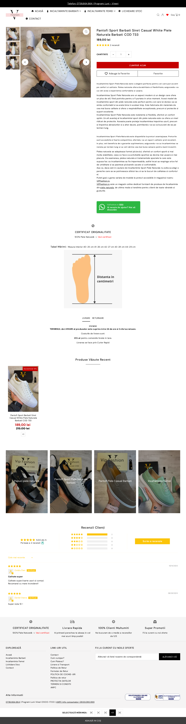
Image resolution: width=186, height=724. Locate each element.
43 (112, 712)
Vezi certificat (104, 237)
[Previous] (25, 62)
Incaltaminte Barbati (16, 658)
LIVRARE (86, 318)
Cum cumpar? (57, 658)
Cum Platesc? (57, 661)
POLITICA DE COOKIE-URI (63, 674)
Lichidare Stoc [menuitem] (132, 11)
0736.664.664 (13, 702)
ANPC (53, 687)
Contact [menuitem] (35, 18)
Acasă (9, 654)
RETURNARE (98, 318)
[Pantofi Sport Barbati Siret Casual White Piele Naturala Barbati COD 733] (23, 389)
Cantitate (102, 54)
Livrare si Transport (60, 664)
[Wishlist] (167, 15)
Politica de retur (58, 677)
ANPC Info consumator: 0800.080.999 (75, 702)
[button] (103, 45)
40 (91, 712)
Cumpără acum (137, 65)
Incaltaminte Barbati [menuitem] (64, 11)
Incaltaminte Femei (15, 661)
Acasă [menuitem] (39, 11)
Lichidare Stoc (13, 664)
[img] (14, 566)
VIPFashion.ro (103, 181)
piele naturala (107, 187)
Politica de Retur (59, 667)
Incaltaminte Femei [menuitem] (100, 11)
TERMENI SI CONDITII (61, 684)
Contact (10, 667)
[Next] (86, 62)
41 (98, 712)
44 (119, 712)
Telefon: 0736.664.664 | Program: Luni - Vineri (92, 3)
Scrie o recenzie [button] (152, 541)
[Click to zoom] (86, 31)
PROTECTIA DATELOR (61, 681)
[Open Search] (158, 15)
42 (105, 712)
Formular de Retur (59, 671)
